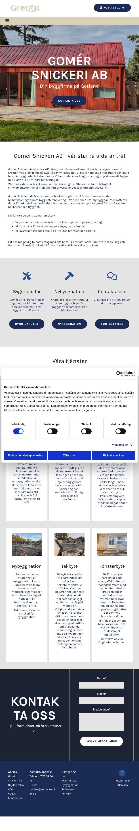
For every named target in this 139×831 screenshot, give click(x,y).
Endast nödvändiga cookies (25, 455)
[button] (112, 8)
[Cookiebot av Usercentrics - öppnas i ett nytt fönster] (119, 373)
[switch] (52, 431)
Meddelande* (101, 709)
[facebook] (122, 773)
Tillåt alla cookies (113, 455)
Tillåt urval (69, 455)
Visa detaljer (120, 444)
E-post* (101, 694)
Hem (64, 776)
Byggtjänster (69, 780)
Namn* (101, 678)
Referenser (68, 789)
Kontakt (66, 793)
